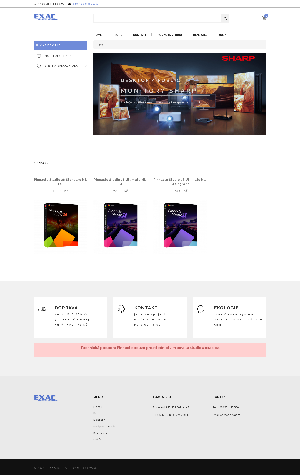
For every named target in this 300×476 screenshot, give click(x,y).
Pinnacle (41, 163)
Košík (222, 34)
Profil (117, 34)
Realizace (200, 34)
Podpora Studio (170, 34)
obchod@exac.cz (86, 4)
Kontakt (139, 34)
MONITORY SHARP (58, 56)
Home (97, 34)
